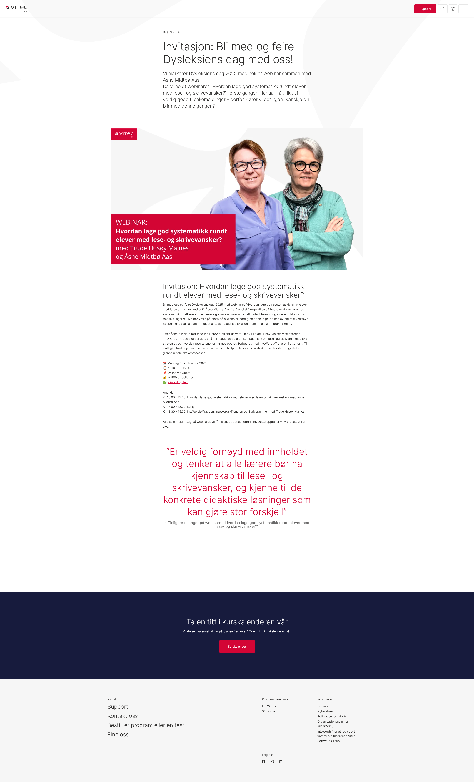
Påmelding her (178, 382)
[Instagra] (274, 761)
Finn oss (118, 734)
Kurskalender (237, 646)
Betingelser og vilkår (331, 716)
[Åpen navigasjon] (463, 8)
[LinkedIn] (282, 761)
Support (425, 9)
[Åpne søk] (443, 8)
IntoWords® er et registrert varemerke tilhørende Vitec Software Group (336, 736)
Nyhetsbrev (325, 711)
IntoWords (269, 706)
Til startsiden (16, 9)
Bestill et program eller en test (145, 725)
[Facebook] (265, 761)
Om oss (322, 706)
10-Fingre (268, 711)
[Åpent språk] (453, 8)
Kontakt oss (122, 715)
